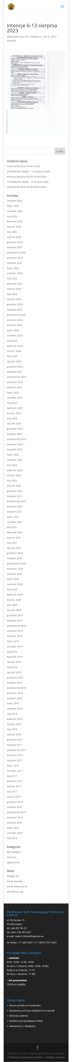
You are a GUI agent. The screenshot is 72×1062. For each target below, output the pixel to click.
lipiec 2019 (13, 641)
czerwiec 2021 (15, 522)
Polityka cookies (55, 1057)
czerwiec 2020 (15, 584)
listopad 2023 (14, 371)
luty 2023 (12, 418)
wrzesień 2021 (15, 506)
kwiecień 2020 (15, 594)
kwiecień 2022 (15, 470)
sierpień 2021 (14, 511)
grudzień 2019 (15, 615)
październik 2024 (16, 314)
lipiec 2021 (13, 516)
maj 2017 (12, 776)
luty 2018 (12, 729)
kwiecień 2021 (15, 532)
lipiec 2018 (13, 703)
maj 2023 (12, 402)
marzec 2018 (14, 724)
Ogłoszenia (13, 862)
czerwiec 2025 (15, 273)
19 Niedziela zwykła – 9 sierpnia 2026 (28, 181)
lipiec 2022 (13, 454)
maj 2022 (12, 465)
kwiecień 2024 (15, 345)
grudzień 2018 (15, 677)
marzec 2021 (14, 537)
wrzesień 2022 (15, 444)
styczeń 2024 (14, 361)
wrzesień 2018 (15, 693)
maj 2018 (12, 713)
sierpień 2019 (14, 636)
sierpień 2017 (14, 760)
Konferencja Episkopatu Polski (26, 1020)
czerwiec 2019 (15, 646)
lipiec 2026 (13, 205)
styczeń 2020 (14, 610)
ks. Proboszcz (33, 36)
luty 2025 (12, 294)
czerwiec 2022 (15, 459)
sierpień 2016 (14, 822)
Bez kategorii (14, 852)
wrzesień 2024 (15, 320)
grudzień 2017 (15, 739)
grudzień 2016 (15, 802)
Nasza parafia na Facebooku (25, 1005)
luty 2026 (12, 231)
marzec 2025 (14, 288)
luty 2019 (12, 667)
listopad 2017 (14, 744)
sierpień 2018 (14, 698)
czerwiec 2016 (15, 832)
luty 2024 (12, 356)
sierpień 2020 (14, 574)
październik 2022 (16, 439)
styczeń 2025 (14, 299)
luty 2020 (12, 604)
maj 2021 (12, 527)
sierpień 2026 (14, 200)
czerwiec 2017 (15, 770)
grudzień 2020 (15, 553)
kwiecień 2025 (15, 283)
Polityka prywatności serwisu (26, 1057)
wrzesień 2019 (15, 630)
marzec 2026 (14, 226)
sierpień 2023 (14, 387)
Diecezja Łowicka (18, 1015)
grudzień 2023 (15, 366)
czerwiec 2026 (15, 211)
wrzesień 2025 (15, 257)
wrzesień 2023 (15, 382)
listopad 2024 (14, 309)
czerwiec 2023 (15, 397)
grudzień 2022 (15, 428)
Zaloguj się (13, 876)
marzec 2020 (14, 599)
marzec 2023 (14, 413)
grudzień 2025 (15, 242)
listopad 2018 (14, 682)
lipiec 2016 (13, 827)
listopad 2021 (14, 496)
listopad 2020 (14, 558)
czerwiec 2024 (15, 335)
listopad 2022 (14, 434)
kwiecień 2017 (15, 781)
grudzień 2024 (15, 304)
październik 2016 (16, 812)
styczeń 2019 (14, 672)
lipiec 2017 (13, 765)
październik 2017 (16, 750)
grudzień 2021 (15, 491)
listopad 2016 (14, 807)
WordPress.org (15, 891)
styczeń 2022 (14, 485)
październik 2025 (16, 252)
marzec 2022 (14, 475)
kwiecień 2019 (15, 656)
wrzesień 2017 (15, 755)
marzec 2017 (14, 786)
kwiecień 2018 (15, 719)
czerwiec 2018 (15, 708)
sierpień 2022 (14, 449)
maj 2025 (12, 278)
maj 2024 (12, 340)
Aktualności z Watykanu (22, 1026)
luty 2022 (12, 480)
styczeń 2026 (14, 237)
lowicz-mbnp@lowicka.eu (29, 936)
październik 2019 (16, 625)
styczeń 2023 (14, 423)
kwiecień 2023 (15, 408)
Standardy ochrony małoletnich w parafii (32, 1010)
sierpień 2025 (14, 263)
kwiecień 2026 (15, 221)
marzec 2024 (14, 351)
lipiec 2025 (13, 268)
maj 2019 (12, 651)
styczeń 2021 (14, 548)
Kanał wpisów (14, 881)
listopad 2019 (14, 620)
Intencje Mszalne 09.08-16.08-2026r (27, 176)
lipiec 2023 (13, 392)
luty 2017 (12, 791)
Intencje (11, 40)
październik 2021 (16, 501)
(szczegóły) (19, 984)
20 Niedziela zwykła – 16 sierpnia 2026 (28, 171)
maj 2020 (12, 589)
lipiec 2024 (13, 330)
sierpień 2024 (14, 325)
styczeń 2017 (14, 796)
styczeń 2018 (14, 734)
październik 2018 (16, 687)
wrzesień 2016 (15, 817)
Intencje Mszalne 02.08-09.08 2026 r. (27, 186)
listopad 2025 (14, 247)
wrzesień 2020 (15, 568)
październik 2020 (16, 563)
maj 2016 (12, 838)
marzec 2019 (14, 662)
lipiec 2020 (13, 579)
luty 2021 (12, 542)
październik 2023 (16, 376)
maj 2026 (12, 216)
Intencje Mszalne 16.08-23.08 (23, 166)
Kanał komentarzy (17, 886)
